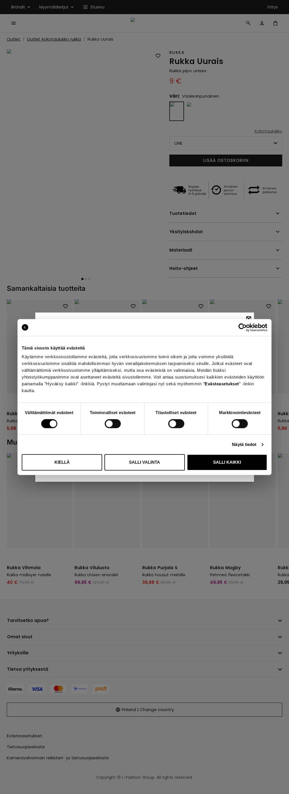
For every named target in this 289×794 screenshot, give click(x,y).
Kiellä (62, 462)
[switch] (113, 423)
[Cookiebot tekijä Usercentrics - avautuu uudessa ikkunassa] (242, 327)
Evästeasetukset (222, 383)
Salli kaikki (227, 462)
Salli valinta (144, 462)
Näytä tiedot (244, 444)
